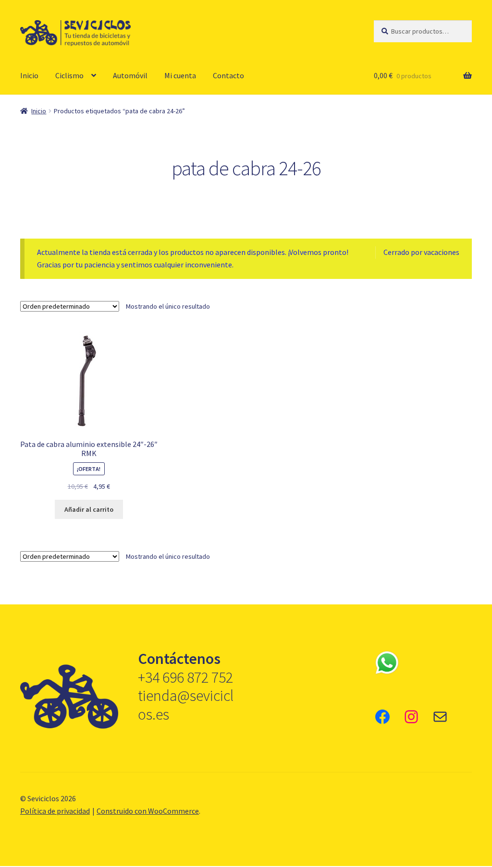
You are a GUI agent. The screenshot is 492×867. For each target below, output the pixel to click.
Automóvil (130, 75)
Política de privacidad (55, 811)
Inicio (29, 75)
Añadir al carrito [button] (88, 509)
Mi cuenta (180, 75)
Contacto (228, 75)
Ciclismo (69, 75)
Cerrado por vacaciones (421, 252)
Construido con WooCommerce (148, 811)
